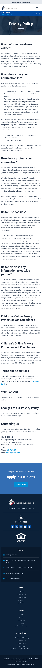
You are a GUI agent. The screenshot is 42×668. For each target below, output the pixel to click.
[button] (37, 8)
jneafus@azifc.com (13, 453)
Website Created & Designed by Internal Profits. (21, 664)
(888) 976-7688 (7, 14)
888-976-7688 (11, 450)
